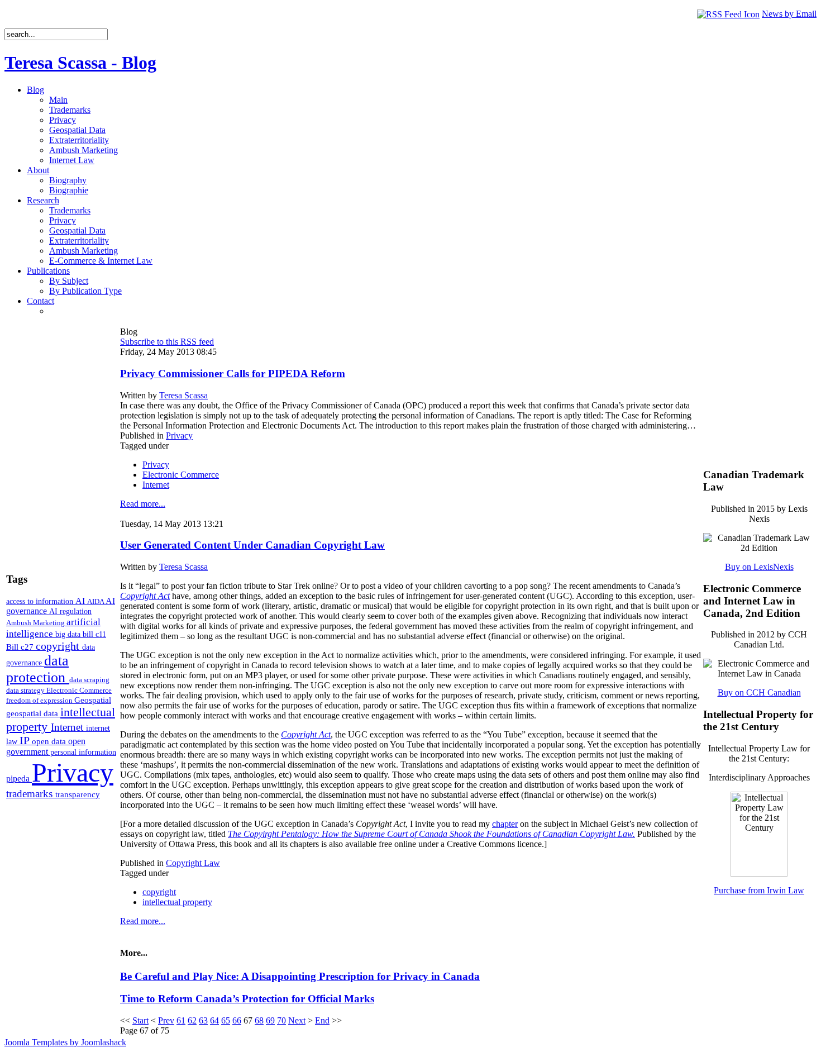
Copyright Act (145, 596)
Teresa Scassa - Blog (80, 63)
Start (140, 1020)
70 (281, 1020)
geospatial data (33, 713)
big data (69, 634)
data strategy (26, 690)
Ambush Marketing (36, 622)
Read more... (142, 503)
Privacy (72, 772)
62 (192, 1020)
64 (214, 1020)
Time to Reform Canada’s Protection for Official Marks (247, 999)
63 (203, 1020)
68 (259, 1020)
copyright (59, 646)
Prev (166, 1020)
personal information (83, 752)
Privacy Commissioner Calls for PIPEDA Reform (232, 373)
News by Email (789, 13)
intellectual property (177, 902)
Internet (68, 727)
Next (297, 1020)
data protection (37, 669)
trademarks (30, 793)
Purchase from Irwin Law (759, 890)
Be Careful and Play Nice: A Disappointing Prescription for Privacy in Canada (300, 976)
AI (81, 601)
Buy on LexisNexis (759, 567)
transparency (77, 794)
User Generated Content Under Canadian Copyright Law (252, 545)
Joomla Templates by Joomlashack (65, 1042)
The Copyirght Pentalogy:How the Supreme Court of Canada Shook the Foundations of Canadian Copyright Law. (431, 834)
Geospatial (92, 699)
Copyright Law (193, 863)
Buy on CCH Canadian (759, 692)
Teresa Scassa (183, 395)
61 (180, 1020)
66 (236, 1020)
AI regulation (70, 611)
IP (26, 740)
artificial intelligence (53, 627)
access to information (40, 601)
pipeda (19, 778)
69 (270, 1020)
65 (225, 1020)
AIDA (96, 601)
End (322, 1020)
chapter (505, 824)
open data (50, 741)
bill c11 (94, 634)
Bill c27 (21, 646)
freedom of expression (40, 700)
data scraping (89, 679)
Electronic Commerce (79, 690)
